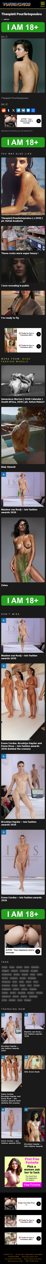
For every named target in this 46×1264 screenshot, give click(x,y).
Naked (33, 989)
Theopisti (28, 131)
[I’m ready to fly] (23, 303)
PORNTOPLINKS (13, 1257)
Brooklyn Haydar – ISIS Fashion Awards (33, 1145)
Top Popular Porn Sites (13, 1259)
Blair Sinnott (8, 467)
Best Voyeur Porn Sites (32, 1259)
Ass (27, 967)
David (26, 974)
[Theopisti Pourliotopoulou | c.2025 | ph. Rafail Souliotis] (23, 186)
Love (37, 985)
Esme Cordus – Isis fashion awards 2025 (11, 1142)
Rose (16, 996)
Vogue (28, 1000)
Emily (5, 978)
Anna (20, 967)
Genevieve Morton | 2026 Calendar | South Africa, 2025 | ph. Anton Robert (23, 400)
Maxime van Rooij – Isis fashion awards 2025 (33, 1034)
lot (30, 985)
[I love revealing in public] (23, 270)
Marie (17, 989)
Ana (12, 967)
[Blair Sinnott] (23, 435)
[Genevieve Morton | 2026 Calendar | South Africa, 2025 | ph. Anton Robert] (23, 380)
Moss (25, 989)
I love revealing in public (15, 285)
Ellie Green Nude (32, 1072)
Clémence (7, 974)
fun (15, 982)
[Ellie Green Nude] (34, 1062)
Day (33, 974)
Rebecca (7, 996)
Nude (5, 993)
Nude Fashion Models (16, 360)
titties (13, 1000)
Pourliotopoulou (11, 131)
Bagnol (6, 971)
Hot (3, 474)
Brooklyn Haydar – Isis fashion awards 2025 (10, 1048)
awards (35, 967)
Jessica (6, 985)
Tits (5, 1000)
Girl (22, 982)
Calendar (25, 971)
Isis (36, 982)
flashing (32, 978)
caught (35, 971)
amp (5, 967)
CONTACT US (8, 1254)
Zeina (4, 585)
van (20, 1000)
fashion (14, 978)
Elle (40, 974)
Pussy (40, 993)
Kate (23, 985)
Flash (23, 978)
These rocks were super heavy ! (19, 253)
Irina (29, 982)
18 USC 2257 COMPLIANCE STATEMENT (29, 1254)
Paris (13, 993)
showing (34, 996)
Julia (15, 985)
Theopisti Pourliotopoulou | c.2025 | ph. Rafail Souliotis (22, 219)
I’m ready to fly (10, 317)
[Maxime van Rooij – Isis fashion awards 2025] (23, 489)
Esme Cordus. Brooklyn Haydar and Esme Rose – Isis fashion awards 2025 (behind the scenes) (21, 746)
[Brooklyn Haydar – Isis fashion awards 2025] (23, 786)
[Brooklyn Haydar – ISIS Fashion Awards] (34, 1125)
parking (22, 993)
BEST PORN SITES (32, 1261)
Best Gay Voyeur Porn (30, 1257)
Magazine (7, 989)
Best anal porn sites (15, 1261)
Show (25, 996)
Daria (17, 974)
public (31, 993)
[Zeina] (23, 549)
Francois (7, 982)
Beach (15, 971)
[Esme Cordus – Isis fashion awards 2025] (23, 862)
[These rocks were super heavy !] (23, 238)
